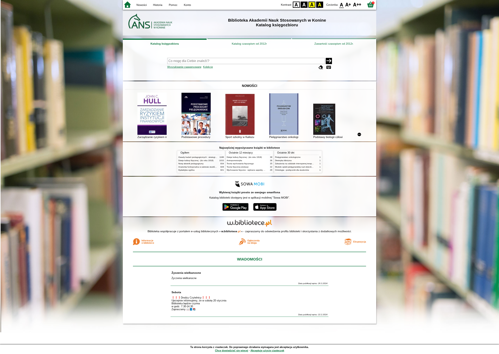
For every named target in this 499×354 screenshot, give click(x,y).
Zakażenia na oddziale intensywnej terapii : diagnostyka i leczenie (304, 163)
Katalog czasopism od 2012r (249, 43)
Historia (157, 4)
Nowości (141, 4)
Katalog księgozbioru (164, 43)
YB (312, 4)
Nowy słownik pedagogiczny (190, 163)
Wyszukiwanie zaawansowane (184, 66)
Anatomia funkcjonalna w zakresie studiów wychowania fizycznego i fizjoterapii (213, 167)
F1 (348, 4)
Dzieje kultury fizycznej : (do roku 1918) (195, 160)
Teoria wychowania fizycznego (240, 163)
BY (320, 4)
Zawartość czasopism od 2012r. (334, 43)
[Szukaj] (329, 61)
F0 (341, 4)
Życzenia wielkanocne (186, 272)
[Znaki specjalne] (329, 67)
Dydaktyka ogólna (186, 170)
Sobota (176, 292)
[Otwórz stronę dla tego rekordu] (153, 114)
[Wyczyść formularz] (321, 67)
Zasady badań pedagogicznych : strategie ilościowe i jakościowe (207, 157)
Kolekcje (208, 66)
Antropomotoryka (234, 160)
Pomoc (173, 4)
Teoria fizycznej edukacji (237, 167)
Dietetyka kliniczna (283, 160)
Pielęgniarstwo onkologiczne (288, 157)
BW (304, 4)
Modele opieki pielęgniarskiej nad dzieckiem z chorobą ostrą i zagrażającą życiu (310, 167)
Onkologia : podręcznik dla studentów (292, 170)
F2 (357, 4)
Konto (187, 4)
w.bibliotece (231, 231)
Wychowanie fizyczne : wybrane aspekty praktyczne (250, 170)
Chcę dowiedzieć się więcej (231, 350)
